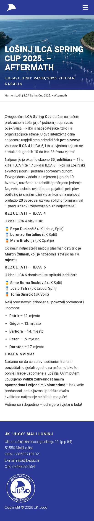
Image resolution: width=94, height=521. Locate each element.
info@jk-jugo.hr (28, 460)
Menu (85, 7)
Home (9, 95)
